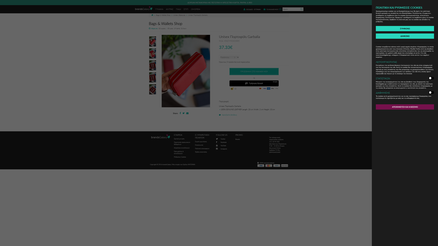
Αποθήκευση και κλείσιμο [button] (405, 107)
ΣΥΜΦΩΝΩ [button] (405, 28)
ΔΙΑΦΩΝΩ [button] (404, 36)
